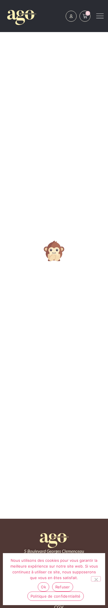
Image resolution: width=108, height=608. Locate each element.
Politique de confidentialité (56, 596)
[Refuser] (96, 578)
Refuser (62, 587)
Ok (43, 587)
